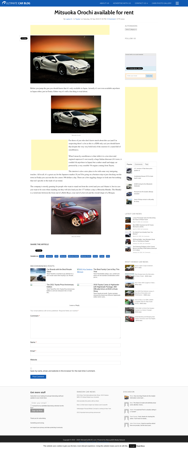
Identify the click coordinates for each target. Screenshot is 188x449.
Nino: (131, 403)
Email (33, 351)
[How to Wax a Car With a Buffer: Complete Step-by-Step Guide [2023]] (129, 302)
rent (108, 256)
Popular (129, 164)
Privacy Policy (91, 442)
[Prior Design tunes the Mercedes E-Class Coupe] (129, 276)
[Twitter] (127, 43)
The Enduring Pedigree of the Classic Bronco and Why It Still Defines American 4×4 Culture (145, 248)
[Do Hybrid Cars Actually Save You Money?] (128, 234)
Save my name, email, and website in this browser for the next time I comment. (62, 371)
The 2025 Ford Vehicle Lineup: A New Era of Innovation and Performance (144, 293)
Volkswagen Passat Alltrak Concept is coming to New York (94, 408)
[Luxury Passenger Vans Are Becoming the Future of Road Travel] (128, 220)
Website (33, 359)
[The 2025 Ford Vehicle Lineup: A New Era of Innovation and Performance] (129, 293)
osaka (102, 256)
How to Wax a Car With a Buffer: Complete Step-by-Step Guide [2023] (144, 301)
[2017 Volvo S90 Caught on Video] (129, 285)
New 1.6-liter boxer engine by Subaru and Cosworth (92, 405)
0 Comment (111, 19)
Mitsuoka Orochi (86, 256)
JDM (56, 256)
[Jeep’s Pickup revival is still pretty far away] (129, 201)
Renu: (131, 396)
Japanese (49, 256)
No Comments (144, 222)
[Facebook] (132, 43)
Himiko (42, 256)
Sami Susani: (134, 416)
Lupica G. (69, 19)
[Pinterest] (137, 43)
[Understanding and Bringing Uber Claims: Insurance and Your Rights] (129, 319)
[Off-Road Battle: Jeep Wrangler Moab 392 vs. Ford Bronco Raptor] (128, 241)
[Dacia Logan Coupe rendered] (129, 268)
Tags (146, 164)
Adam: (132, 409)
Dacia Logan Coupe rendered (144, 265)
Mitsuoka (63, 256)
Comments (138, 164)
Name (33, 342)
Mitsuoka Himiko (73, 256)
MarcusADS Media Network (115, 440)
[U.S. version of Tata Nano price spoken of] (129, 170)
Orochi (95, 256)
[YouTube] (142, 43)
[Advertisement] (70, 30)
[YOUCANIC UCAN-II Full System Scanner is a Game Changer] (129, 310)
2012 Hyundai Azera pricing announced (88, 412)
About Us (82, 442)
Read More (140, 446)
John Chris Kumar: (135, 423)
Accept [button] (132, 446)
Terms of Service (103, 442)
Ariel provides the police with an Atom (88, 401)
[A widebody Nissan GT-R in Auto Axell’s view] (129, 178)
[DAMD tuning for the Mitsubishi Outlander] (129, 186)
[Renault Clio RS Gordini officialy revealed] (129, 194)
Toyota (77, 19)
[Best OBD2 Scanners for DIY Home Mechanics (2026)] (128, 227)
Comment (35, 316)
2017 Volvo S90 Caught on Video (144, 283)
